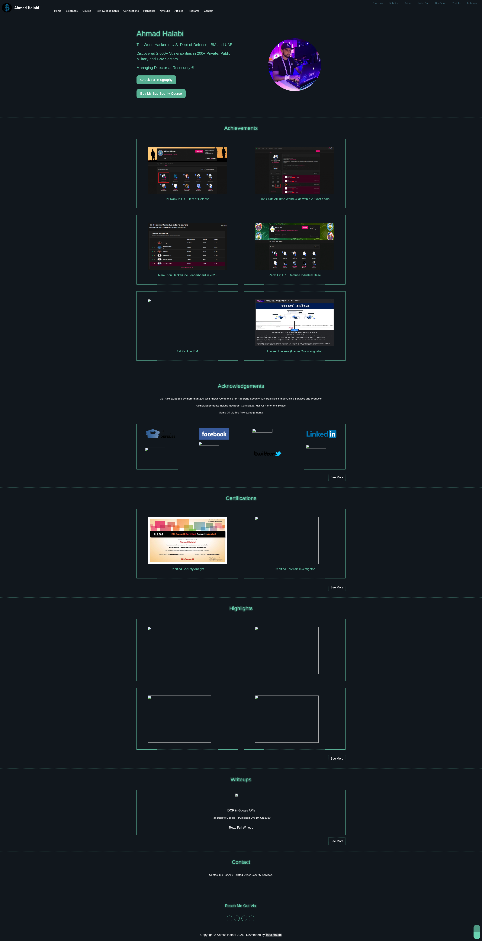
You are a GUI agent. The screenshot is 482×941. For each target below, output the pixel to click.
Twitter (408, 3)
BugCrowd (441, 3)
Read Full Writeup (241, 827)
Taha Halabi (273, 934)
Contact (208, 10)
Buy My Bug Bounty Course (161, 93)
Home (57, 10)
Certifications (131, 10)
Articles (179, 10)
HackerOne (423, 3)
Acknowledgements (107, 10)
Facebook (378, 3)
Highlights (149, 10)
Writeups (164, 10)
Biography (72, 10)
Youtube (456, 3)
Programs (193, 10)
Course (86, 10)
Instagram (472, 3)
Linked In (394, 3)
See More (336, 477)
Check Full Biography (156, 80)
